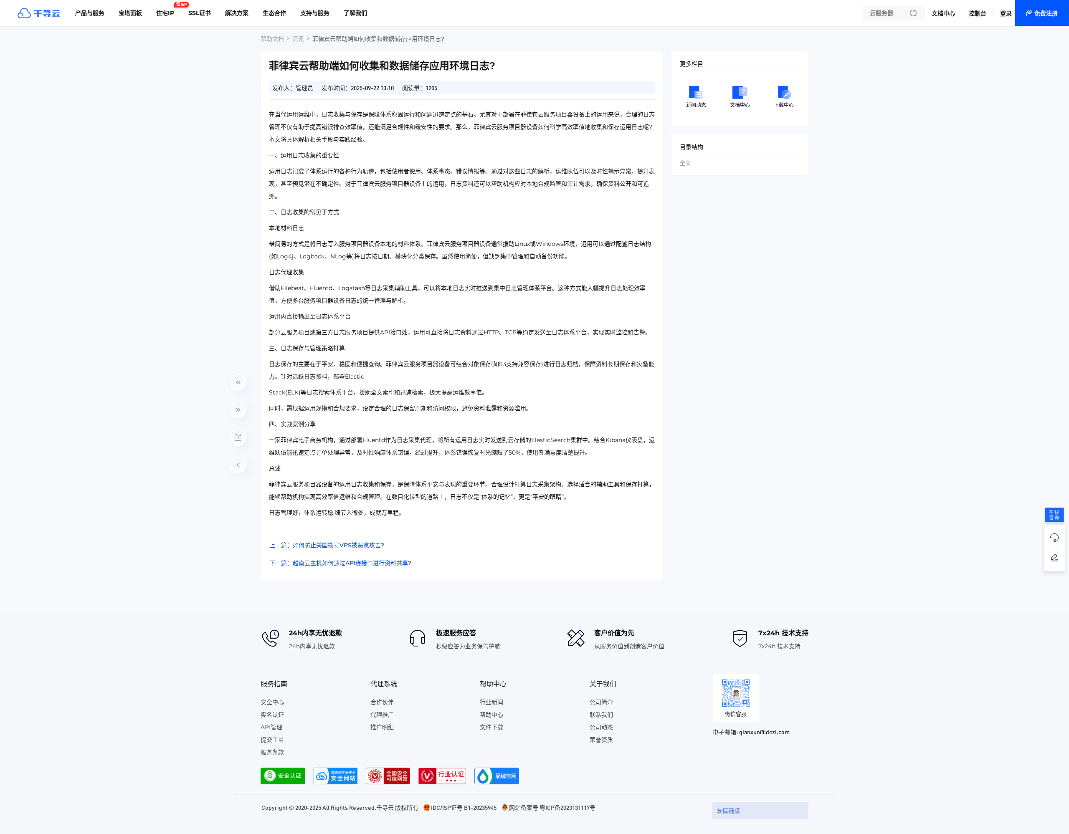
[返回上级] (238, 465)
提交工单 (272, 739)
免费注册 (1046, 13)
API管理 (271, 727)
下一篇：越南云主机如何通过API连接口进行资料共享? (340, 563)
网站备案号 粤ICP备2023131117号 (552, 807)
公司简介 (601, 702)
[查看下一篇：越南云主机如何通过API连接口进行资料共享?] (238, 410)
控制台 (977, 13)
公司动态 (601, 727)
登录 (1006, 13)
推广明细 (382, 727)
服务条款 (272, 752)
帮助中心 (491, 714)
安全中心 (272, 702)
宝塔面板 (130, 13)
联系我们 (601, 714)
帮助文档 (272, 39)
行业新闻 (491, 702)
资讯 (298, 39)
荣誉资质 (601, 739)
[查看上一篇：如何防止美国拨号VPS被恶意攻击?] (238, 382)
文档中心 (943, 13)
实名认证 (272, 714)
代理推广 (382, 714)
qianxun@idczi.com (764, 731)
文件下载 (491, 727)
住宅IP (167, 10)
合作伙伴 (382, 702)
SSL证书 (199, 13)
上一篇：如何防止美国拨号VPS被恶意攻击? (326, 545)
